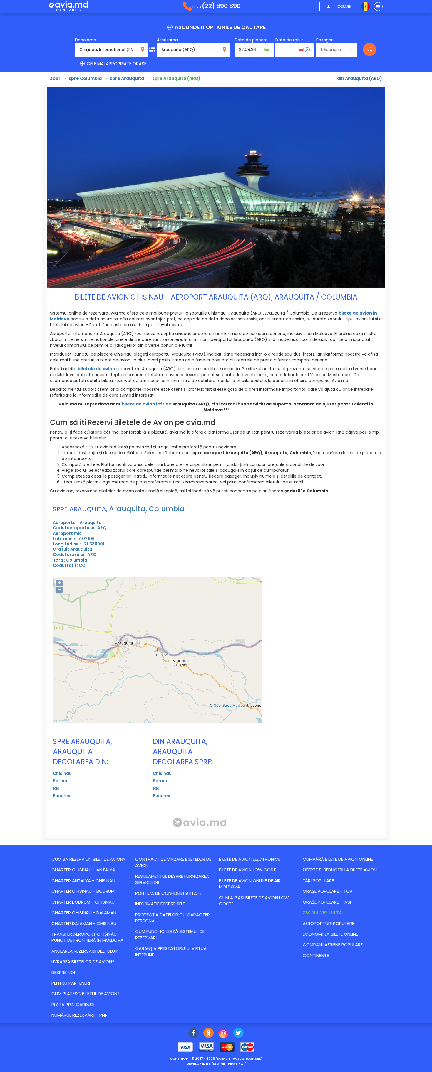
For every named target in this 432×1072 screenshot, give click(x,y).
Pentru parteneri (70, 983)
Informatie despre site (160, 904)
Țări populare (318, 880)
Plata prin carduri (72, 1004)
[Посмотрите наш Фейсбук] (193, 1034)
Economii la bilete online (330, 934)
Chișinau (62, 773)
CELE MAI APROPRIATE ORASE (116, 63)
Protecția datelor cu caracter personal (172, 918)
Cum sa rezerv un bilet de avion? (88, 859)
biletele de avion (96, 369)
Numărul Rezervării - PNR (79, 1015)
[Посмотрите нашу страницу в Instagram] (223, 1034)
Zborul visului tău (324, 912)
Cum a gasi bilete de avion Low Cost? (254, 901)
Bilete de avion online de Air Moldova (250, 883)
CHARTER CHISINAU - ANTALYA (83, 870)
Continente (316, 955)
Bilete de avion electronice (249, 859)
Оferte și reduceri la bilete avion (340, 870)
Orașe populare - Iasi (327, 902)
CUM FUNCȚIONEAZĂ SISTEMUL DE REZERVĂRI (170, 934)
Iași (57, 788)
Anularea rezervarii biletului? (84, 951)
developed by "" (216, 1063)
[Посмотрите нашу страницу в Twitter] (238, 1034)
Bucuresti (63, 796)
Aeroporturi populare (328, 923)
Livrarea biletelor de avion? (82, 961)
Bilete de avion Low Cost (247, 870)
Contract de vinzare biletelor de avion (173, 862)
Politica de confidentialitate (168, 893)
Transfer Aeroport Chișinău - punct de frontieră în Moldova (87, 937)
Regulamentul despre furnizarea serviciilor (172, 879)
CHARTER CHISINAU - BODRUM (83, 891)
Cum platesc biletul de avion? (85, 993)
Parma (60, 781)
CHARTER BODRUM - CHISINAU (83, 902)
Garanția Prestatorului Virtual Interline (171, 951)
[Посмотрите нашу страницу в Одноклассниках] (208, 1034)
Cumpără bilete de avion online (338, 859)
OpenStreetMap (227, 705)
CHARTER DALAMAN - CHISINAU (83, 923)
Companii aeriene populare (333, 944)
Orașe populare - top (327, 891)
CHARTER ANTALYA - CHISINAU (83, 880)
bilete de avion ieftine (146, 404)
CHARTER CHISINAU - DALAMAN (83, 912)
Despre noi (63, 972)
